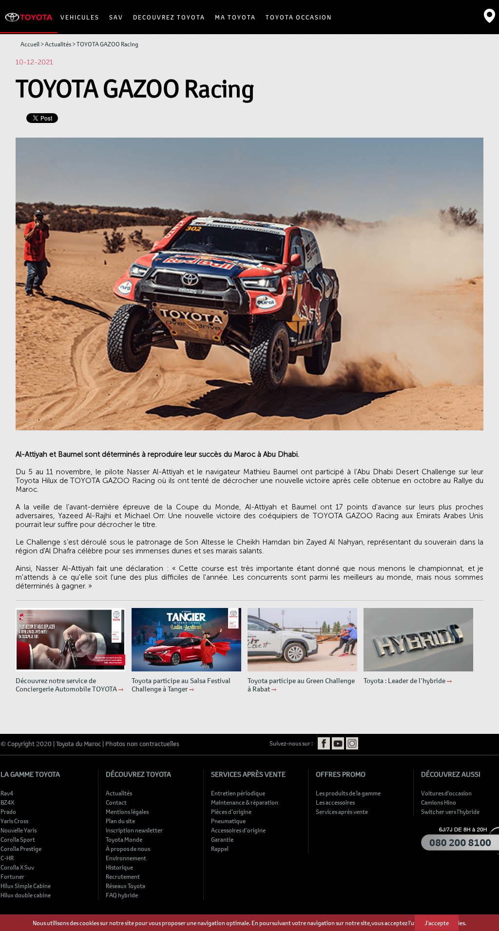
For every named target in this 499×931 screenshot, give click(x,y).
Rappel (220, 848)
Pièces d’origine (231, 811)
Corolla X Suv (17, 867)
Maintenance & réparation (244, 802)
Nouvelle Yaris (18, 830)
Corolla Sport (17, 839)
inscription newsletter (134, 830)
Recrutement (123, 876)
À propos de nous (128, 848)
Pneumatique (228, 821)
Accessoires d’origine (238, 830)
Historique (119, 867)
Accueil (29, 44)
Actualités (58, 44)
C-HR (7, 858)
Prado (8, 811)
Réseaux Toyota (125, 886)
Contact (116, 802)
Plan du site (120, 821)
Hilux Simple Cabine (25, 886)
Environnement (126, 858)
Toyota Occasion (299, 17)
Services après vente (342, 811)
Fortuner (12, 876)
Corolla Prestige (20, 848)
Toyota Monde (124, 839)
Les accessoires (335, 802)
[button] (80, 17)
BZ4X (7, 802)
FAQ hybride (122, 895)
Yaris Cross (14, 821)
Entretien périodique (238, 793)
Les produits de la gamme (348, 793)
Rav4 (6, 793)
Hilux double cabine (25, 895)
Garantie (222, 839)
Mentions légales (127, 811)
